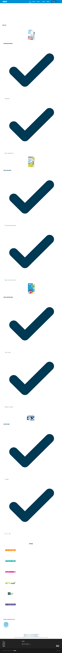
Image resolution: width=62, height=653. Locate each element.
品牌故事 (33, 1)
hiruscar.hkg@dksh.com (26, 644)
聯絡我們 (48, 1)
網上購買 (54, 1)
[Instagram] (59, 1)
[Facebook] (57, 1)
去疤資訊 (43, 1)
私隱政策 (3, 646)
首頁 (30, 1)
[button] (31, 20)
